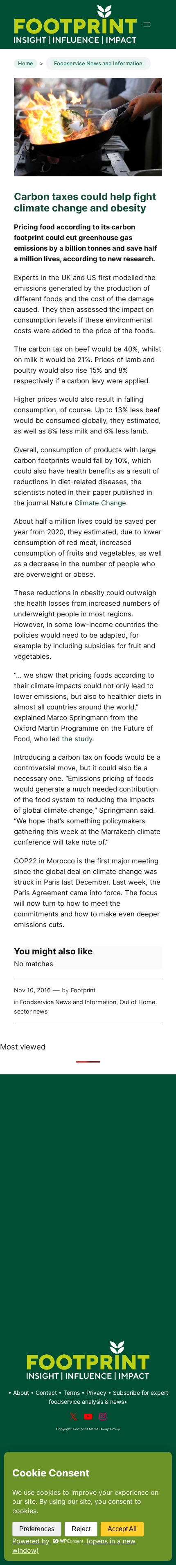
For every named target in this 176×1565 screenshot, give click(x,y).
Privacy (96, 1392)
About (22, 1392)
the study (77, 739)
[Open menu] (147, 24)
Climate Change (100, 503)
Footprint (83, 990)
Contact (47, 1392)
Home (25, 63)
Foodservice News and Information (98, 63)
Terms (71, 1392)
